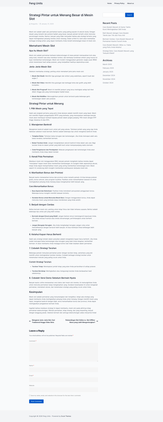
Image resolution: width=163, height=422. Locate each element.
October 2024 (108, 83)
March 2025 (107, 64)
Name (31, 365)
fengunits (34, 24)
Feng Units (36, 3)
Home (109, 3)
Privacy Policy (119, 3)
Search (129, 15)
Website (31, 385)
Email (31, 375)
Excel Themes (66, 416)
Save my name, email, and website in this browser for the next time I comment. (56, 395)
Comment (32, 341)
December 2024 (109, 75)
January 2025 (108, 72)
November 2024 (109, 79)
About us (130, 3)
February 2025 (108, 68)
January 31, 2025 (47, 24)
